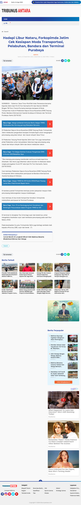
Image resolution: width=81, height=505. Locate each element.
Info (46, 488)
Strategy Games (61, 490)
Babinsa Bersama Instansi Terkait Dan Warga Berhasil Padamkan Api (57, 364)
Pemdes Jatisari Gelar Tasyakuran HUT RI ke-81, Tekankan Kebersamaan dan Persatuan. (58, 346)
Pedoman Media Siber (75, 495)
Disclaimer (73, 490)
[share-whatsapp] (68, 60)
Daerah (5, 246)
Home (6, 2)
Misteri (58, 488)
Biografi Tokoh (26, 488)
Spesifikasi (36, 490)
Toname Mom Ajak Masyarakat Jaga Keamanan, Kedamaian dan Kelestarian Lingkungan (57, 2)
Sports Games (49, 490)
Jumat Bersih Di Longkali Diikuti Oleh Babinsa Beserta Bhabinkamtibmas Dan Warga (23, 238)
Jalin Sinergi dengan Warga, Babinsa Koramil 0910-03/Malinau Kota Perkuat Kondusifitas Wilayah (58, 355)
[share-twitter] (65, 60)
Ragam (24, 490)
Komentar (8, 254)
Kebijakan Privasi (75, 488)
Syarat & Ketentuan (75, 493)
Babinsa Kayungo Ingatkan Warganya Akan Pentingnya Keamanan (57, 337)
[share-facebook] (62, 60)
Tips (34, 493)
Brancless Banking (38, 488)
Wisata (47, 493)
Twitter (13, 496)
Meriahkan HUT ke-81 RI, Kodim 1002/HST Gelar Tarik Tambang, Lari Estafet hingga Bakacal (58, 373)
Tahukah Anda (26, 493)
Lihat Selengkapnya (63, 382)
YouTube (18, 496)
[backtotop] (40, 481)
